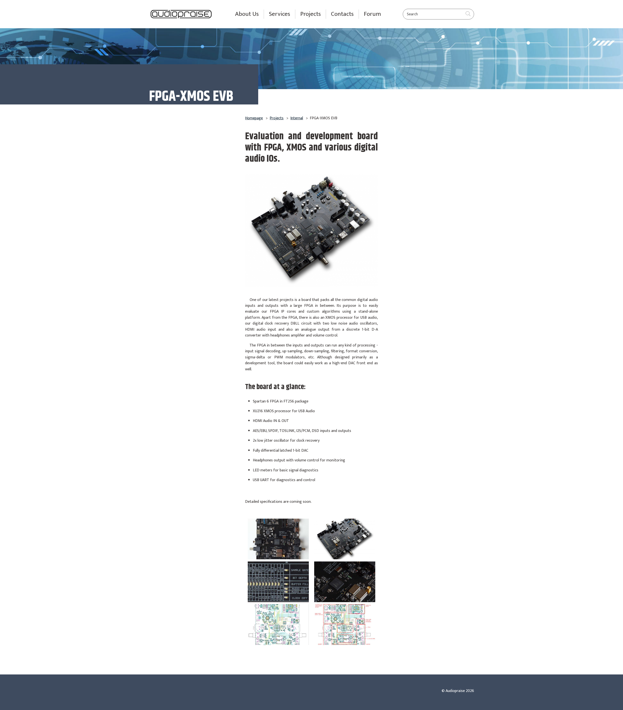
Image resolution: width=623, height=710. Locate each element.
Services (279, 14)
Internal (296, 118)
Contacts (342, 14)
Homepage (254, 118)
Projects (310, 14)
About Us (247, 14)
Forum (372, 14)
